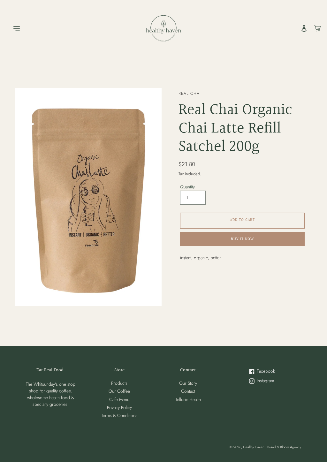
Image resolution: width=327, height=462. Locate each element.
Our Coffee (119, 391)
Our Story (188, 383)
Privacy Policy (119, 407)
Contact (188, 391)
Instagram (270, 381)
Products (119, 383)
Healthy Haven (254, 447)
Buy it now (242, 239)
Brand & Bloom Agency (284, 447)
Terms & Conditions (119, 415)
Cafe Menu (119, 399)
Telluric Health (188, 399)
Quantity (187, 187)
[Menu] (13, 28)
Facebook (270, 371)
